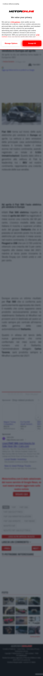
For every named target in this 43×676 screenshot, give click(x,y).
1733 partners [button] (15, 22)
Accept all (32, 43)
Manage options (11, 43)
